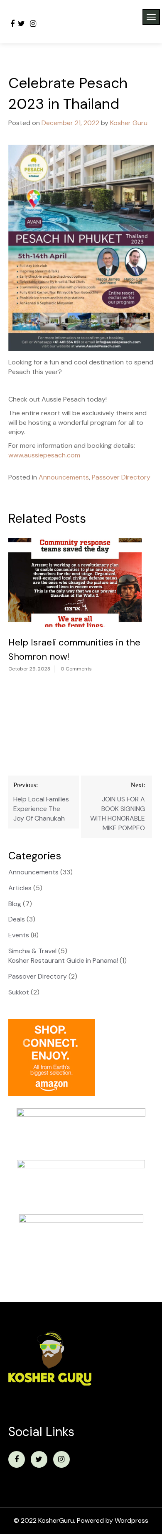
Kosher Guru (128, 122)
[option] (75, 608)
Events (18, 935)
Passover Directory (121, 477)
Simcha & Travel (32, 951)
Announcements (64, 477)
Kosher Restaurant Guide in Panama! (63, 960)
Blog (14, 903)
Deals (16, 919)
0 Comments (76, 668)
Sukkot (18, 992)
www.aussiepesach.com (44, 455)
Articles (20, 888)
